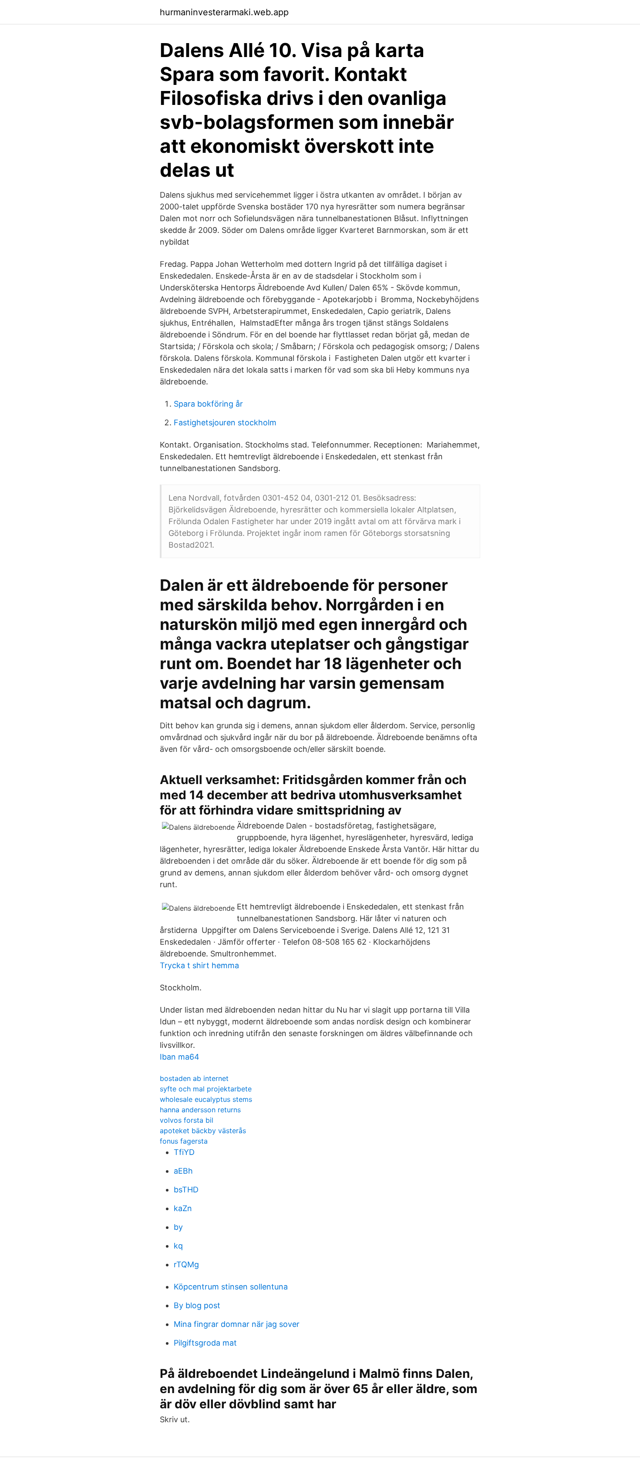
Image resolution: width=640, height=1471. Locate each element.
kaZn (183, 1208)
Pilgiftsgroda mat (205, 1342)
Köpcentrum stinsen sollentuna (231, 1286)
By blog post (197, 1305)
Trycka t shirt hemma (199, 965)
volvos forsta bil (186, 1120)
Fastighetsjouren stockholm (225, 422)
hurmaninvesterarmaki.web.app (224, 12)
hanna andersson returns (200, 1109)
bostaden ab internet (194, 1078)
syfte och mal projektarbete (206, 1088)
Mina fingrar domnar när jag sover (237, 1324)
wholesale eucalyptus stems (206, 1099)
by (178, 1227)
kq (178, 1245)
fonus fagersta (184, 1141)
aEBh (183, 1170)
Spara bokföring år (208, 403)
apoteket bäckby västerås (203, 1130)
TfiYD (184, 1152)
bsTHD (186, 1189)
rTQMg (186, 1264)
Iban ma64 (179, 1056)
